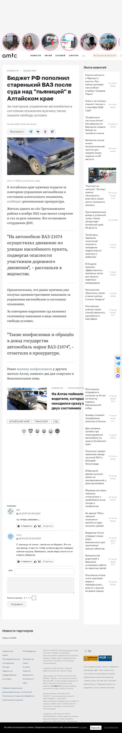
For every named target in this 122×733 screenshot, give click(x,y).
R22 (18, 510)
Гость (18, 535)
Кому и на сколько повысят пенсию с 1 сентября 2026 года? (95, 105)
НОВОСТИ (13, 71)
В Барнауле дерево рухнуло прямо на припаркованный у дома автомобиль (95, 477)
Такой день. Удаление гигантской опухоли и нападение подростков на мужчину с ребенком (93, 245)
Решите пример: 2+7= (19, 598)
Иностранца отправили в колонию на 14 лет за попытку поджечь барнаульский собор (95, 398)
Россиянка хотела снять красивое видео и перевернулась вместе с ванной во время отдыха (95, 583)
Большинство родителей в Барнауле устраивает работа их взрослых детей (95, 561)
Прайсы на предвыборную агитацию (9, 675)
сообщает (14, 202)
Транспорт (41, 421)
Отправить (17, 604)
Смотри (73, 55)
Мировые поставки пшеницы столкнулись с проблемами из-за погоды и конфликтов (95, 498)
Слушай (60, 55)
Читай (48, 55)
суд (55, 421)
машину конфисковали (34, 369)
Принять (96, 727)
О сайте (26, 667)
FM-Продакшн (29, 651)
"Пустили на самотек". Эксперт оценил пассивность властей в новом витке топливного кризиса (95, 195)
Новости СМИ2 (9, 638)
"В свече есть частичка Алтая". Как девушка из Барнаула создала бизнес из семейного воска (95, 125)
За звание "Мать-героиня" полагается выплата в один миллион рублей (94, 519)
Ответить (48, 526)
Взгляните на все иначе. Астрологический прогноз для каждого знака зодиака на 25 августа (95, 149)
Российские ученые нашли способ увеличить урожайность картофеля (95, 312)
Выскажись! (16, 131)
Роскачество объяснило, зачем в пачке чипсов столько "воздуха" (95, 294)
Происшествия (78, 388)
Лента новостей (95, 67)
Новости (35, 55)
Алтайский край (19, 421)
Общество (29, 71)
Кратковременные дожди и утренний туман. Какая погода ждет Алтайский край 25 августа (95, 220)
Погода (5, 667)
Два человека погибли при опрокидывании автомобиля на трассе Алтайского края (95, 436)
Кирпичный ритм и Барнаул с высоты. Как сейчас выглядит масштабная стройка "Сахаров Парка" (95, 84)
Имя (11, 570)
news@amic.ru (56, 686)
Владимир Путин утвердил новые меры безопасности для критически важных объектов (95, 540)
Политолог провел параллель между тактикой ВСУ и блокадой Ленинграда (95, 457)
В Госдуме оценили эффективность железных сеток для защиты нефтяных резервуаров (94, 273)
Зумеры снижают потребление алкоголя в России (95, 418)
